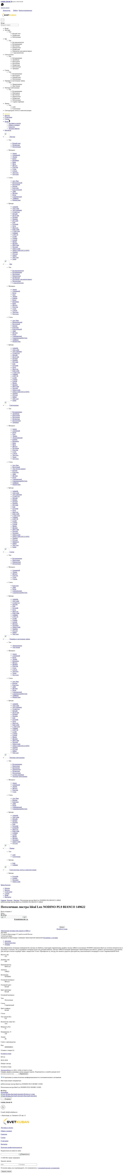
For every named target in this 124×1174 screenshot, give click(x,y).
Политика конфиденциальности (11, 1147)
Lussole (14, 240)
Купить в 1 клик (62, 929)
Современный (17, 196)
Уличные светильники (19, 776)
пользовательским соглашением (48, 1168)
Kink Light (15, 229)
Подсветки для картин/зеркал (22, 279)
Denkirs (14, 500)
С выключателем (18, 283)
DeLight (15, 214)
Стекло (14, 171)
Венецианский (17, 183)
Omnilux (15, 252)
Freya (14, 226)
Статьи (7, 119)
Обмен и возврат (14, 125)
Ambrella (15, 207)
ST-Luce (15, 254)
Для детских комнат (19, 469)
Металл (14, 165)
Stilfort (14, 256)
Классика (15, 188)
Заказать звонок (5, 7)
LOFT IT (15, 235)
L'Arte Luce (16, 231)
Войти (15, 10)
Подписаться (24, 1074)
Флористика (16, 200)
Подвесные (16, 145)
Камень (14, 298)
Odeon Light (16, 249)
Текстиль (15, 172)
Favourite (15, 224)
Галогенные (16, 856)
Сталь (14, 169)
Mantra (14, 242)
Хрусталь (15, 174)
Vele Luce (15, 257)
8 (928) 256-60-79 (6, 1)
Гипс (14, 295)
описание (8, 941)
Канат (14, 158)
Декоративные (17, 645)
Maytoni (15, 243)
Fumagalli (15, 828)
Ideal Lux (15, 228)
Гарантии (12, 127)
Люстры (16, 900)
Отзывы (7, 944)
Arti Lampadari (17, 210)
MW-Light (15, 245)
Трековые (15, 422)
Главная (3, 900)
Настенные (16, 274)
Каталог (7, 114)
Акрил (14, 153)
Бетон (14, 293)
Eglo (13, 222)
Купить (62, 927)
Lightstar (15, 233)
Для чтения (16, 647)
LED (14, 855)
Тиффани (15, 198)
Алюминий (16, 155)
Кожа (14, 162)
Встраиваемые (17, 272)
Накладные (16, 415)
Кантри (14, 186)
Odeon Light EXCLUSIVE (20, 250)
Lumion (14, 238)
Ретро (14, 195)
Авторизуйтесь (6, 1070)
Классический (17, 190)
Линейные (15, 413)
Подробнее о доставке (50, 938)
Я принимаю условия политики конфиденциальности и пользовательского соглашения (32, 1077)
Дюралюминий (17, 438)
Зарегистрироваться (25, 10)
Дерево (14, 157)
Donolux (15, 219)
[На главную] (9, 17)
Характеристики (10, 943)
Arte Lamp (15, 208)
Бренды (7, 115)
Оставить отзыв (6, 1053)
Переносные (16, 769)
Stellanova (15, 542)
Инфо (7, 121)
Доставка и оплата (15, 123)
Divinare (15, 217)
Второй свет (16, 143)
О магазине (8, 117)
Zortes (14, 259)
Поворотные (16, 276)
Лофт (14, 191)
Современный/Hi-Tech (19, 338)
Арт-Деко (15, 181)
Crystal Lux (16, 212)
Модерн (15, 193)
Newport (15, 247)
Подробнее (4, 1092)
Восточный (16, 184)
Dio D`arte (15, 215)
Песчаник (15, 448)
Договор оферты (14, 128)
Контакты (8, 130)
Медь (14, 164)
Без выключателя (18, 270)
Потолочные (16, 147)
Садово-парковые (18, 775)
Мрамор (15, 664)
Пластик (15, 167)
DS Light (15, 221)
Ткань (14, 457)
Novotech (15, 533)
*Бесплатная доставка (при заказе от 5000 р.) (15, 931)
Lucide (14, 236)
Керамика (15, 160)
